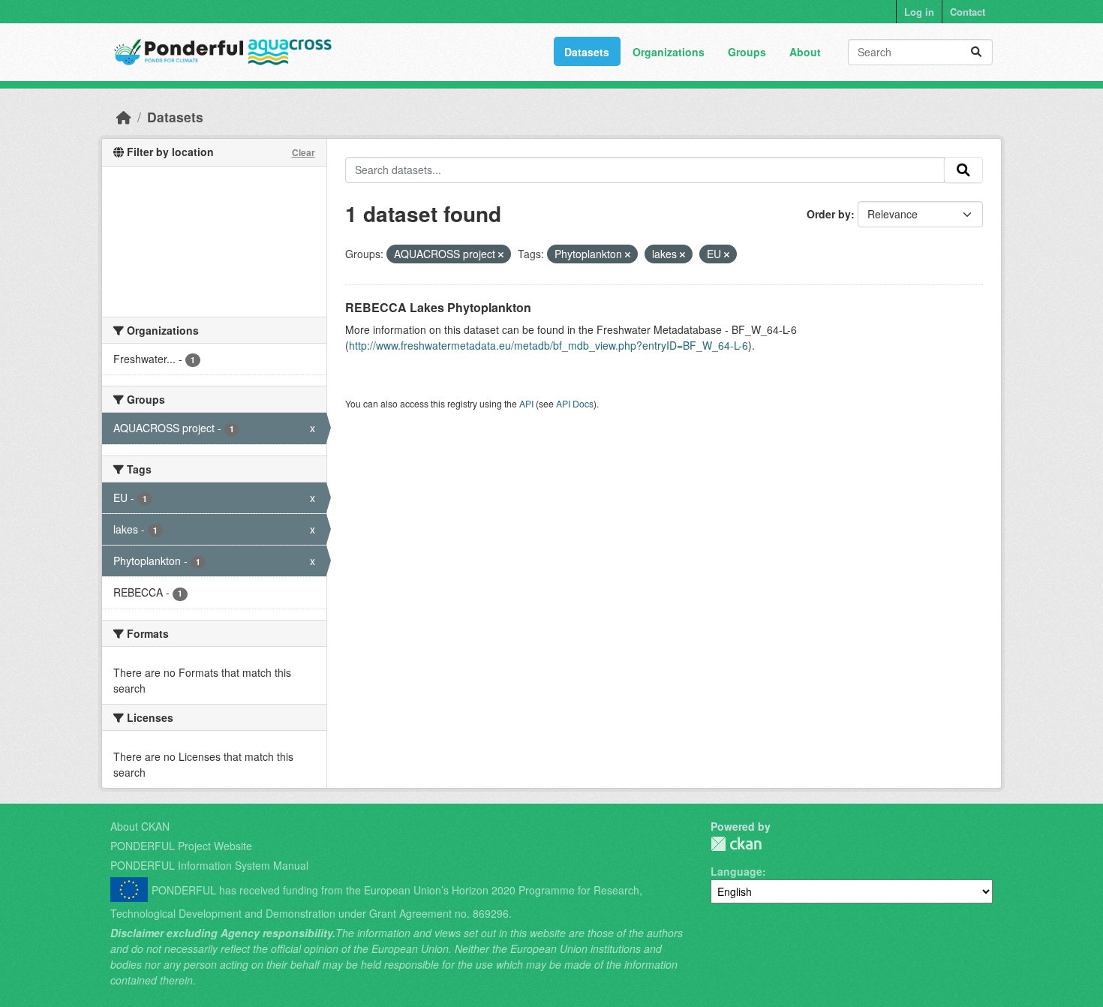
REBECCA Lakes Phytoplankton (438, 307)
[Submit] (976, 52)
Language (736, 871)
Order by (829, 213)
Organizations (669, 51)
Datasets (586, 51)
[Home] (123, 116)
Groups (747, 51)
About (805, 51)
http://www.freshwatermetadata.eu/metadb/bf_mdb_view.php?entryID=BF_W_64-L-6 (548, 345)
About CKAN (140, 826)
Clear (303, 152)
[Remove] (500, 254)
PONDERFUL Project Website (181, 845)
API (526, 403)
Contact (967, 12)
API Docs (575, 403)
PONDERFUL (736, 844)
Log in (919, 12)
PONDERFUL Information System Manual (209, 865)
